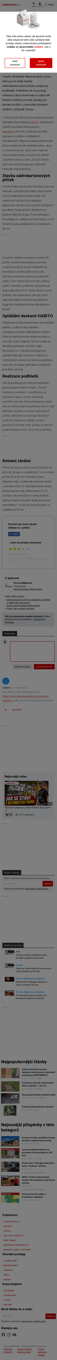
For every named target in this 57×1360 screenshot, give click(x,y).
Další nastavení (15, 63)
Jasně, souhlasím (41, 63)
